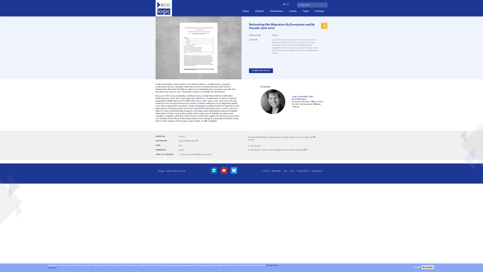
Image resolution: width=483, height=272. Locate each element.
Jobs (285, 171)
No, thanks (428, 267)
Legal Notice (317, 171)
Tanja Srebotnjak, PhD (188, 141)
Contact (265, 171)
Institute (319, 11)
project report (188, 121)
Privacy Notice (303, 171)
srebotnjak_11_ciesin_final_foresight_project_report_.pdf (274, 150)
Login (292, 171)
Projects (259, 11)
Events (293, 11)
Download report (261, 71)
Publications (276, 11)
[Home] (164, 8)
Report (275, 35)
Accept (417, 267)
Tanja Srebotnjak (197, 106)
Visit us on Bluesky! (234, 170)
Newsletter (276, 171)
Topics (245, 11)
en (284, 4)
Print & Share (324, 26)
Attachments (254, 146)
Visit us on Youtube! (224, 170)
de (288, 4)
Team (306, 11)
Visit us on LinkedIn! (214, 170)
